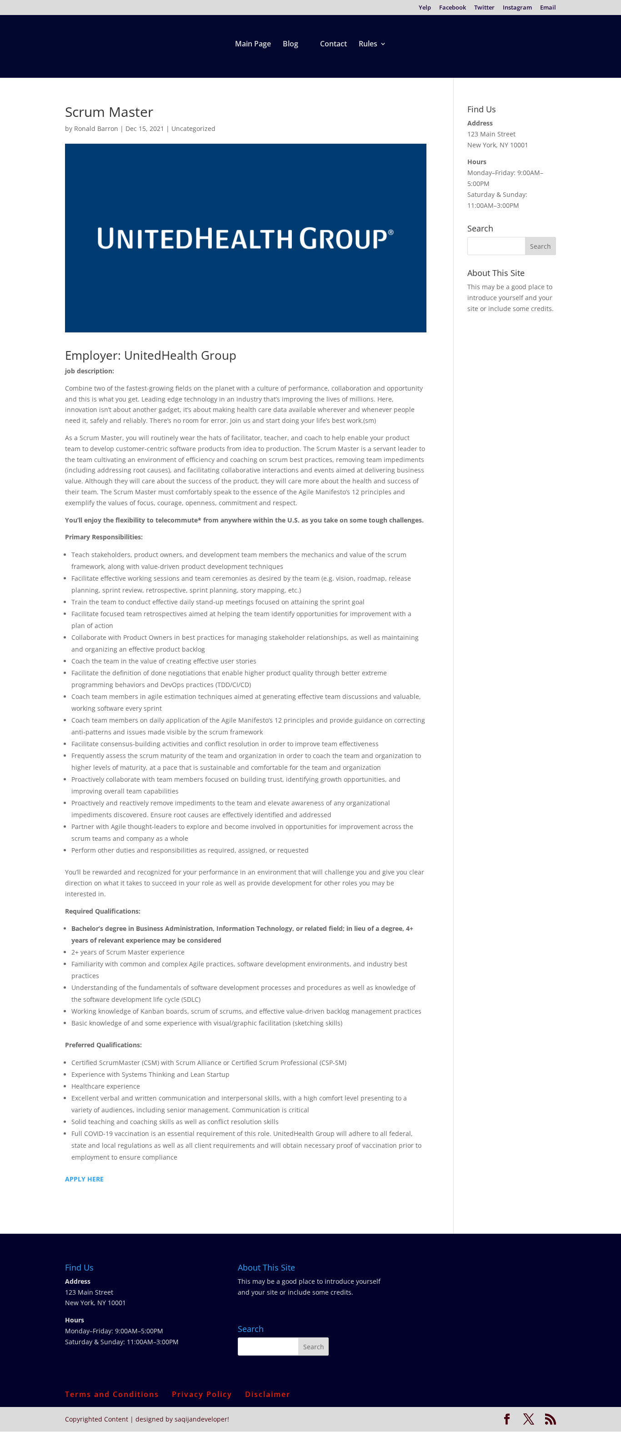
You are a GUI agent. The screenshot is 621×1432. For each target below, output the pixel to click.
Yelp (425, 8)
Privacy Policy (202, 1394)
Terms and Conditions (112, 1394)
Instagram (517, 8)
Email (548, 8)
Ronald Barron (96, 128)
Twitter (484, 8)
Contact (333, 44)
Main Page (253, 44)
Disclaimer (267, 1394)
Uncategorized (193, 128)
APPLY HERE (84, 1179)
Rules (368, 44)
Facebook (452, 8)
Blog (290, 44)
